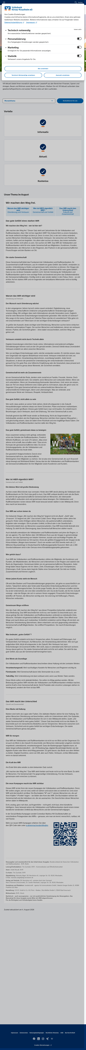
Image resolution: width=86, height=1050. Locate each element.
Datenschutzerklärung (13, 22)
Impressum (30, 22)
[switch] (79, 38)
